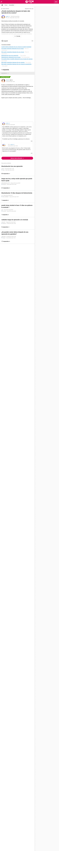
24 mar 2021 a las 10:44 (14, 17)
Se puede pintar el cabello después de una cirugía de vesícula (16, 59)
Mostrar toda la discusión (16, 158)
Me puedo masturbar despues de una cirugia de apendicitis (16, 64)
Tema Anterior (6, 8)
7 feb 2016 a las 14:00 (10, 81)
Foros (6, 5)
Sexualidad (11, 5)
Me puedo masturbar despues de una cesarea (13, 62)
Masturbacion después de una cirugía (11, 57)
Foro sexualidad (25, 57)
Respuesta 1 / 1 (5, 73)
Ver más (18, 36)
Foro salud (23, 55)
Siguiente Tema (28, 8)
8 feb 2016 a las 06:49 (10, 124)
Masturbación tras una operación (9, 55)
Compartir (5, 41)
